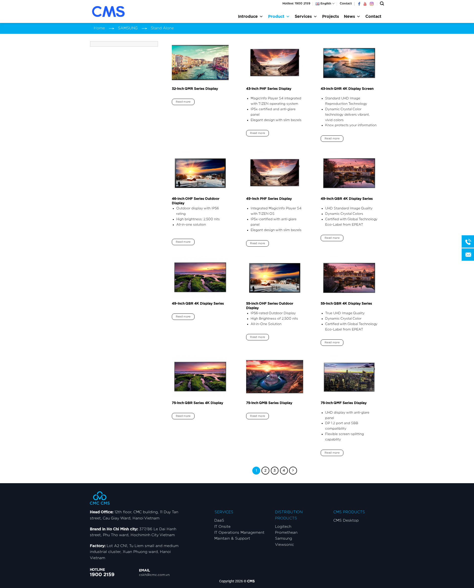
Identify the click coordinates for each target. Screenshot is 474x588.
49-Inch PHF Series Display (269, 199)
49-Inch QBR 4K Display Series (347, 199)
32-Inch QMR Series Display (195, 89)
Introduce (248, 16)
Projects (330, 16)
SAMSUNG (128, 28)
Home (99, 28)
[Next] (293, 471)
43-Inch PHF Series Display (268, 89)
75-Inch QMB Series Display (269, 403)
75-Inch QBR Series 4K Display (197, 403)
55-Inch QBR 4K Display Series (346, 303)
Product (276, 16)
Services (303, 16)
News (349, 16)
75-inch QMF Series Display (344, 403)
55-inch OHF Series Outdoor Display (269, 306)
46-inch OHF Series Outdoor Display (195, 201)
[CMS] (114, 11)
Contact (346, 3)
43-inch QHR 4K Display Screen (347, 89)
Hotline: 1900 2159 (296, 3)
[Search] (382, 3)
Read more (183, 101)
